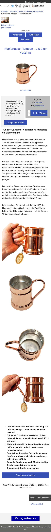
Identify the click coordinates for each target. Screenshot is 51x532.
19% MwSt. (39, 102)
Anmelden (41, 2)
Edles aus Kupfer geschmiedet (31, 11)
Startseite (29, 2)
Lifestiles (13, 11)
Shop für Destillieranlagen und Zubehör (26, 527)
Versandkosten (39, 105)
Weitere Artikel (37, 504)
